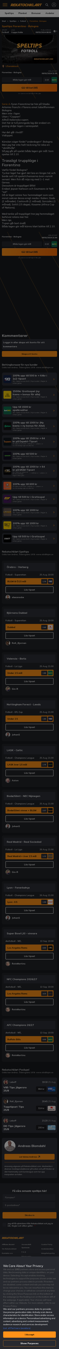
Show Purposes (29, 1343)
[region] (29, 1302)
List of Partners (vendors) (17, 1328)
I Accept (29, 1334)
